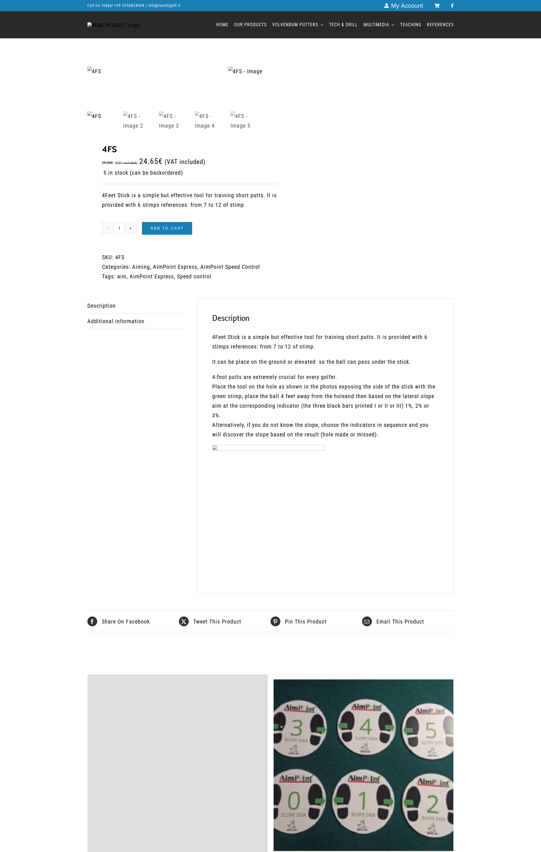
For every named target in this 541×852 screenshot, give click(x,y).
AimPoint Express (175, 266)
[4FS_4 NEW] (157, 71)
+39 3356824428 (130, 5)
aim (122, 276)
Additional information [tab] (116, 321)
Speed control (194, 276)
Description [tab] (101, 305)
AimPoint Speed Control (230, 266)
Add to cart (167, 228)
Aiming (141, 266)
